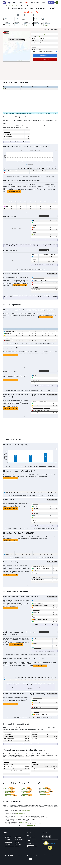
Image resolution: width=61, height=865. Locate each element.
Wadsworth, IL (25, 789)
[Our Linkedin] (43, 836)
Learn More (35, 25)
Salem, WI (24, 788)
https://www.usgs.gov (24, 822)
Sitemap (51, 854)
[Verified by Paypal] (50, 847)
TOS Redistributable (19, 839)
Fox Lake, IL (25, 791)
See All (44, 25)
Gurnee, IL (42, 792)
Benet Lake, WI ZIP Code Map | (15, 39)
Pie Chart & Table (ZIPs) (44, 250)
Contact (43, 2)
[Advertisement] (30, 70)
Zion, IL (24, 792)
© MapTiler (19, 60)
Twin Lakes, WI (8, 791)
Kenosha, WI (7, 789)
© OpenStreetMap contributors (25, 60)
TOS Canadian (18, 837)
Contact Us (17, 840)
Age (9, 20)
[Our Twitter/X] (46, 836)
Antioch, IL (7, 786)
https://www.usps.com (26, 810)
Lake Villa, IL (43, 788)
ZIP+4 (47, 25)
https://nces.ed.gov (31, 825)
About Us (17, 842)
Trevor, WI (24, 786)
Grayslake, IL (25, 794)
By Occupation (19, 25)
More (6, 20)
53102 (40, 31)
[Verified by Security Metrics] (53, 843)
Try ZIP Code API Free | (44, 59)
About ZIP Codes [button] (35, 2)
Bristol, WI (42, 786)
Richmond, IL (25, 795)
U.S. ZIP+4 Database (9, 845)
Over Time (19, 20)
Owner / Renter (9, 25)
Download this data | (44, 55)
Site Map (17, 845)
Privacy (46, 854)
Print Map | (6, 32)
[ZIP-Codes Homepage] (8, 855)
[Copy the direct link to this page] (57, 52)
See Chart (16, 20)
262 (39, 36)
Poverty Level (38, 20)
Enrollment (27, 25)
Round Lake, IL (8, 794)
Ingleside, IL (7, 792)
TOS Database (18, 835)
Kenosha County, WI (42, 34)
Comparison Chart (53, 250)
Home (14, 2)
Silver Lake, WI (8, 788)
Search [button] (26, 2)
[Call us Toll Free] (56, 2)
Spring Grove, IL (43, 789)
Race (8, 20)
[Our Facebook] (49, 836)
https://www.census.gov (20, 813)
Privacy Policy (18, 844)
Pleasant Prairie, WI (44, 791)
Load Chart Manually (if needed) (13, 191)
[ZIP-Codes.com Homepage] (7, 2)
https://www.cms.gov (37, 823)
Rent (28, 20)
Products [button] (20, 2)
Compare (25, 20)
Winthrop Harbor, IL (9, 795)
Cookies (56, 854)
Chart (34, 20)
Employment (47, 20)
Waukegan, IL (43, 794)
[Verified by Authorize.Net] (46, 843)
